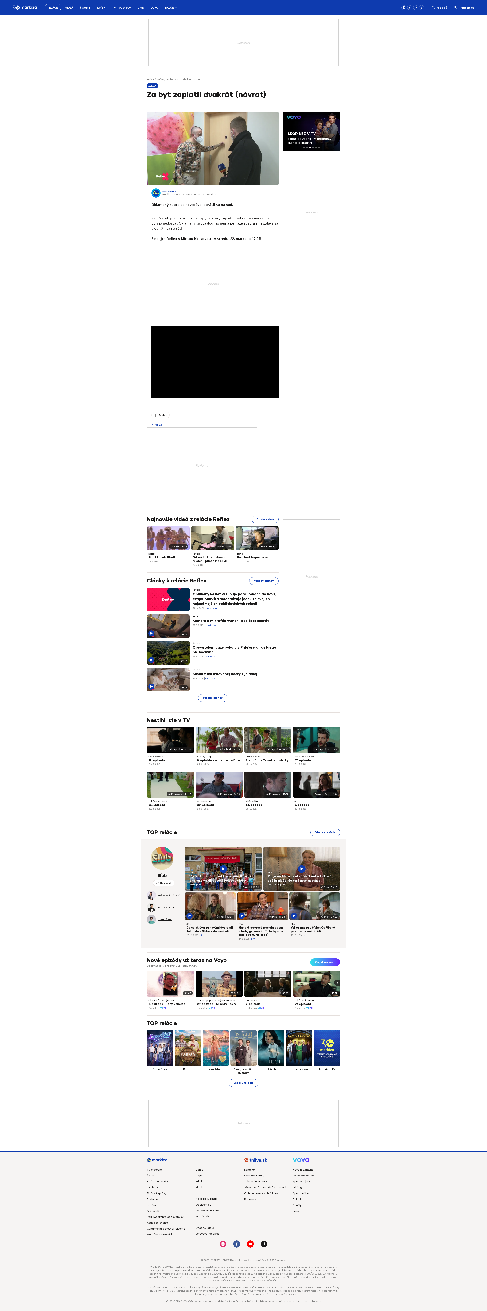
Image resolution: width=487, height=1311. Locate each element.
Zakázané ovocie (304, 756)
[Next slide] (337, 983)
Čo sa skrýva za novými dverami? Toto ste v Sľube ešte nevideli (209, 929)
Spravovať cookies (207, 1233)
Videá (69, 7)
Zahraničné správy (255, 1181)
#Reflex (157, 424)
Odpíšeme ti (204, 1204)
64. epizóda (254, 805)
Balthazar (251, 1000)
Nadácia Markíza (206, 1198)
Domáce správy (254, 1175)
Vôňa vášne (252, 801)
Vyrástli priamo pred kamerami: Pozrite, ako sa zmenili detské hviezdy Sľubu (220, 878)
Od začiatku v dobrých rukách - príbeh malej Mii (210, 559)
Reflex (160, 79)
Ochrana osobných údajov (261, 1193)
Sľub (191, 872)
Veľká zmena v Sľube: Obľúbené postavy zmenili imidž (313, 929)
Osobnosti (153, 1187)
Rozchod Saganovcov (252, 557)
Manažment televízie (160, 1234)
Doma (199, 1169)
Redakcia (250, 1199)
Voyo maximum (303, 1169)
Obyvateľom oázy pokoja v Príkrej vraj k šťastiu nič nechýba (234, 650)
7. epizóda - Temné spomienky (267, 760)
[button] (304, 147)
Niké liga (298, 1187)
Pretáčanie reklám (207, 1210)
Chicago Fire (204, 801)
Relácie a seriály (157, 1181)
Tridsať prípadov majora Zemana (216, 1000)
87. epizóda (302, 760)
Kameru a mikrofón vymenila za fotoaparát (231, 621)
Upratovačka (155, 756)
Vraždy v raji (204, 756)
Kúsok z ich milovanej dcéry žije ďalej (225, 674)
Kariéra (151, 1205)
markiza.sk (169, 191)
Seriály (297, 1205)
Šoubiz (85, 7)
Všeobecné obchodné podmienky (266, 1187)
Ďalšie (169, 7)
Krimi (199, 1181)
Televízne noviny (303, 1175)
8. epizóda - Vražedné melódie (218, 760)
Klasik (199, 1187)
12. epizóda (156, 760)
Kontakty (249, 1169)
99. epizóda (302, 1004)
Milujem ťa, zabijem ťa (161, 1000)
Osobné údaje (205, 1228)
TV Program (121, 7)
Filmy (296, 1211)
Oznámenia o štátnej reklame (166, 1228)
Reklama (152, 1199)
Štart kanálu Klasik (162, 557)
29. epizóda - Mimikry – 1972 (216, 1004)
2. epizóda (253, 1004)
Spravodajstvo (302, 1181)
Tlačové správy (156, 1193)
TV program (154, 1169)
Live (141, 7)
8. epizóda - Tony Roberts (166, 1004)
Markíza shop (204, 1216)
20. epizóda (205, 805)
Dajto (199, 1175)
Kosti (297, 801)
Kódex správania (157, 1222)
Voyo (154, 7)
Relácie (52, 7)
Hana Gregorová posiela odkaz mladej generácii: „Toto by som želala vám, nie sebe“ (261, 931)
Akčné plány (154, 1211)
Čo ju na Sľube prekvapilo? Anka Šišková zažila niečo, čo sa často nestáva (300, 878)
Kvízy (101, 7)
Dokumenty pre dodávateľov (165, 1216)
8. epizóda (301, 805)
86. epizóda (156, 805)
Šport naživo (301, 1193)
